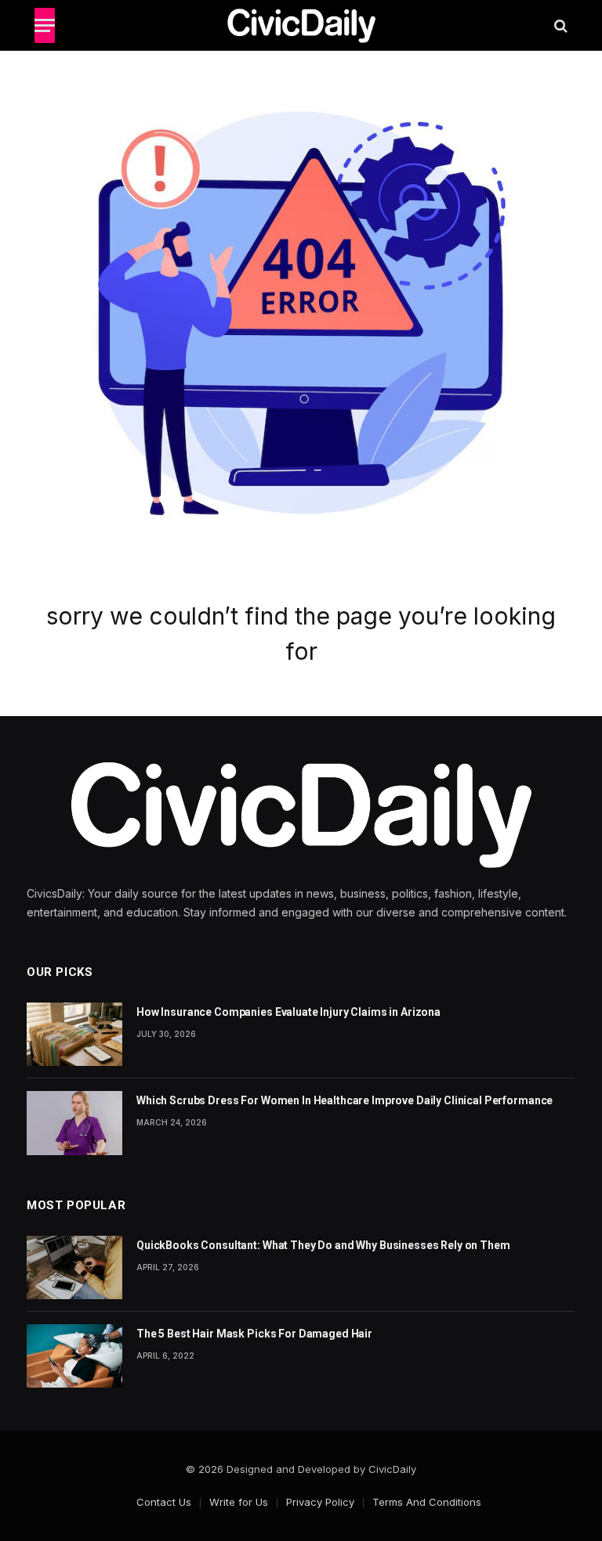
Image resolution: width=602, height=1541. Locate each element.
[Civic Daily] (301, 25)
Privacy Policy (320, 1502)
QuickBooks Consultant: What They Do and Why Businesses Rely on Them (323, 1245)
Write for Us (238, 1502)
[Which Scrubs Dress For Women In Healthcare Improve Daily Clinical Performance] (74, 1122)
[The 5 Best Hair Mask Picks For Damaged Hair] (74, 1356)
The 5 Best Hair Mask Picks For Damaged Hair (254, 1333)
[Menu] (44, 25)
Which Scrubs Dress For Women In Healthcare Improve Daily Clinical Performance (344, 1100)
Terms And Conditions (426, 1502)
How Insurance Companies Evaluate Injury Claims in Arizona (288, 1012)
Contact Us (163, 1502)
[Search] (559, 25)
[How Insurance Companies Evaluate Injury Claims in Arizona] (74, 1034)
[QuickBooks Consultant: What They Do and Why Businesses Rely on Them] (74, 1267)
